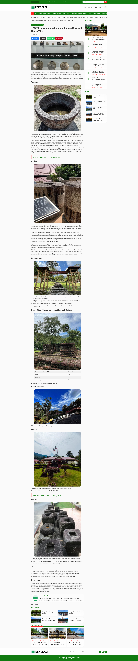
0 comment (40, 34)
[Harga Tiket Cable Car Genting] (63, 613)
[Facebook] (100, 652)
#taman (48, 17)
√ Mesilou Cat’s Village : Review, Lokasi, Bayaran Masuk (98, 59)
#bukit (101, 17)
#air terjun (54, 17)
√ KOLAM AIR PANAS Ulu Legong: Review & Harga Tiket (98, 39)
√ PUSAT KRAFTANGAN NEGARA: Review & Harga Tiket (98, 73)
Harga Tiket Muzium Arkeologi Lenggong (47, 383)
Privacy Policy (82, 651)
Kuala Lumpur (66, 13)
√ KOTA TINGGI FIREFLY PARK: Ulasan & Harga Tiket (47, 496)
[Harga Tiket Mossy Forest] (36, 613)
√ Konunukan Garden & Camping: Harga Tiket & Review (98, 46)
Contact (70, 651)
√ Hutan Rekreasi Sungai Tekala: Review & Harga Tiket (52, 1)
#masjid (96, 17)
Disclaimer (75, 651)
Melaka (85, 13)
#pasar (91, 17)
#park (75, 17)
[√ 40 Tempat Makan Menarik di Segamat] (57, 633)
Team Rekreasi (48, 596)
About (66, 651)
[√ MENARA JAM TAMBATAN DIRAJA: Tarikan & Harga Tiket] (39, 633)
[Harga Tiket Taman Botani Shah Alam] (89, 120)
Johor (36, 13)
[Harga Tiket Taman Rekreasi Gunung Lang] (36, 620)
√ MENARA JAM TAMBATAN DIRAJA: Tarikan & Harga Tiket (38, 644)
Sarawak (69, 640)
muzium (36, 604)
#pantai (59, 17)
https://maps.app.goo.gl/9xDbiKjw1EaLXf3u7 (49, 491)
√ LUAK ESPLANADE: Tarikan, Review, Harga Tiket (46, 157)
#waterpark (86, 17)
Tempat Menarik (88, 7)
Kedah (44, 13)
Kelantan (54, 13)
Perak (93, 81)
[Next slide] (83, 625)
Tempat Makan (98, 7)
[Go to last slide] (81, 625)
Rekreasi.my (34, 583)
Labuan (80, 13)
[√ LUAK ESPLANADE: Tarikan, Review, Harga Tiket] (75, 633)
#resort (80, 17)
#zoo (71, 17)
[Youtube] (103, 652)
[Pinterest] (105, 652)
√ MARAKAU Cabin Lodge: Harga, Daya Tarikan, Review (98, 66)
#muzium (43, 17)
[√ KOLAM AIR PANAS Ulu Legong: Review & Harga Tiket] (96, 29)
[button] (105, 2)
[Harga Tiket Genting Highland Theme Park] (63, 620)
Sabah (93, 47)
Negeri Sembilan (96, 13)
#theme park (66, 17)
